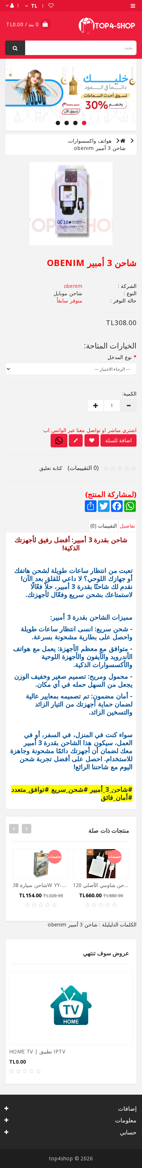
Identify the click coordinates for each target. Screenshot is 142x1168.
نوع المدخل (119, 357)
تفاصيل (127, 525)
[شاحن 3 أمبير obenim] (71, 203)
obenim (73, 285)
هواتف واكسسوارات (89, 140)
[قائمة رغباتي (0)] (54, 5)
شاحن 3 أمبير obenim (100, 147)
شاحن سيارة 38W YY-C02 (42, 885)
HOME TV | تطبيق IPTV (37, 1051)
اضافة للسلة (118, 440)
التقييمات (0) (103, 525)
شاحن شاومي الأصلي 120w (103, 885)
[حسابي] (13, 5)
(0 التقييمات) (83, 468)
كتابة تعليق (51, 467)
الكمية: (130, 393)
